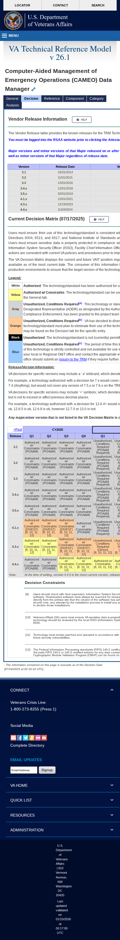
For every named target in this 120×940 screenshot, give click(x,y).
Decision (31, 99)
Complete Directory (27, 745)
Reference (52, 99)
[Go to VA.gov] (38, 21)
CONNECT (20, 690)
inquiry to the (73, 359)
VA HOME (19, 785)
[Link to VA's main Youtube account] (44, 737)
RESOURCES (22, 815)
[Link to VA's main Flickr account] (38, 737)
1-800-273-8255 (24, 709)
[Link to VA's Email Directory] (13, 737)
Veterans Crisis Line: (28, 702)
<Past (17, 430)
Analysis (12, 105)
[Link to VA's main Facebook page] (19, 737)
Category (97, 99)
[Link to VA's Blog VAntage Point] (32, 737)
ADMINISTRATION (27, 830)
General (12, 99)
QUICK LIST (21, 800)
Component (75, 99)
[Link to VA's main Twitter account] (26, 737)
